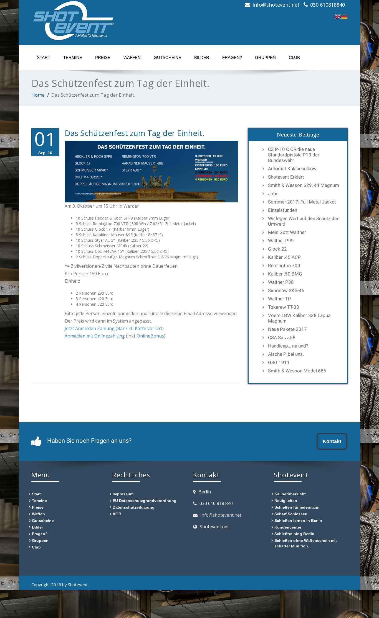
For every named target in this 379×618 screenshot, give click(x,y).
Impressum (123, 493)
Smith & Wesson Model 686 (297, 371)
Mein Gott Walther (287, 232)
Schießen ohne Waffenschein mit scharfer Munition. (305, 543)
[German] (344, 16)
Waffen (132, 57)
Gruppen (265, 57)
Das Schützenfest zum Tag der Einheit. (134, 133)
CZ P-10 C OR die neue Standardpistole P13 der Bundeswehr (293, 154)
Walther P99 (281, 240)
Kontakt (332, 441)
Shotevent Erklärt (286, 177)
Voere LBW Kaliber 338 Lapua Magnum (299, 318)
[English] (337, 16)
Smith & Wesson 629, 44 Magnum (303, 185)
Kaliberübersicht (290, 493)
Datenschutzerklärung (134, 507)
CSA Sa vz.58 (281, 337)
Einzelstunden (282, 210)
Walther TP (279, 299)
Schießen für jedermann (297, 507)
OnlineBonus (150, 336)
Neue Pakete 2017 (287, 329)
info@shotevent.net (220, 515)
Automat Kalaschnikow (292, 168)
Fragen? (232, 57)
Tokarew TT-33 (283, 307)
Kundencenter (287, 527)
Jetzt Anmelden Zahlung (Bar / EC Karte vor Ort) (114, 328)
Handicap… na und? (288, 346)
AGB (117, 513)
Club (294, 57)
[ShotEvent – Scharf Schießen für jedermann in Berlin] (73, 19)
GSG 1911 (279, 362)
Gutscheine (167, 57)
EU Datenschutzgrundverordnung (144, 500)
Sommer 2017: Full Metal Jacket (302, 202)
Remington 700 (284, 265)
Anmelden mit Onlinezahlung (95, 336)
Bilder (201, 57)
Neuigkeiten (285, 500)
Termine (72, 57)
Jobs (273, 193)
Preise (102, 57)
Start (43, 57)
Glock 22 (277, 249)
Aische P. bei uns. (286, 354)
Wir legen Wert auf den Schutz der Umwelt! (303, 221)
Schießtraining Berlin (294, 533)
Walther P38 (281, 282)
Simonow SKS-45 (286, 290)
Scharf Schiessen (290, 513)
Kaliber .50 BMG (285, 274)
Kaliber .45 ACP (284, 257)
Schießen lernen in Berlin (298, 520)
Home (38, 95)
